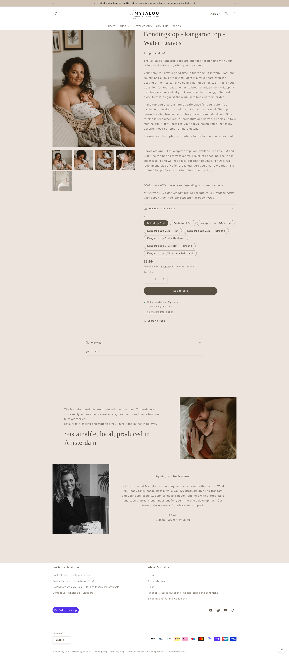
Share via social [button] (157, 320)
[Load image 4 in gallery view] (125, 160)
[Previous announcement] (53, 3)
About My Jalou (157, 581)
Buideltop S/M (156, 223)
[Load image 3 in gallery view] (104, 160)
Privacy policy (117, 651)
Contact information (176, 651)
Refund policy (100, 651)
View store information (160, 311)
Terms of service (136, 651)
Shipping (165, 266)
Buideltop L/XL (183, 223)
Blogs (151, 586)
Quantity (148, 272)
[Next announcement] (235, 3)
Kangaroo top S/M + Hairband (165, 238)
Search (152, 575)
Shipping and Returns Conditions (167, 598)
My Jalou (65, 651)
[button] (56, 13)
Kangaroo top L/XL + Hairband (206, 230)
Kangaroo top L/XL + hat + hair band (170, 253)
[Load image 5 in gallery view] (62, 181)
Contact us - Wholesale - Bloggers (73, 592)
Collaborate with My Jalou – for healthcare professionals (86, 586)
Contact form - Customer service (72, 575)
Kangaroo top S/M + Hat (216, 223)
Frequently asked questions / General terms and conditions (183, 592)
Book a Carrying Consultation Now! (73, 581)
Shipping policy (155, 651)
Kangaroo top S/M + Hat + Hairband (169, 245)
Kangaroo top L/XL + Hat (162, 230)
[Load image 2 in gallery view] (83, 160)
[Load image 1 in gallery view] (62, 160)
